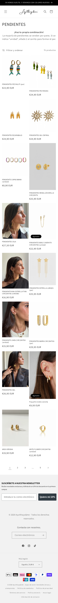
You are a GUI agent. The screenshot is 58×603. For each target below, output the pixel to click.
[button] (6, 11)
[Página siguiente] (48, 468)
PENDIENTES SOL (8, 390)
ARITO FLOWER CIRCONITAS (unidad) (40, 450)
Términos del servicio (17, 593)
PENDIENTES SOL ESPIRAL (39, 135)
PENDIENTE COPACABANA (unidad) (12, 180)
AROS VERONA (7, 449)
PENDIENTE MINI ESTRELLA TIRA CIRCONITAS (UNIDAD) (14, 292)
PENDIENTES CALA (9, 242)
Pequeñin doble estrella (38, 402)
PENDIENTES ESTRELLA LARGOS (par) (41, 289)
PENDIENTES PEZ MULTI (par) (13, 84)
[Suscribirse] (43, 535)
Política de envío (34, 593)
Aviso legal (47, 593)
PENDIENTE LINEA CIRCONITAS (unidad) (14, 341)
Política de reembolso (25, 588)
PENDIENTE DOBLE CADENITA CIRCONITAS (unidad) (40, 244)
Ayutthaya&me (18, 585)
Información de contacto (30, 597)
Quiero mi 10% (47, 497)
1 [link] (10, 467)
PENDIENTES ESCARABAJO (12, 135)
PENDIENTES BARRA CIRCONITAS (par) (41, 342)
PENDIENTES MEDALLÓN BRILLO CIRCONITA (41, 194)
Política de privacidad (44, 588)
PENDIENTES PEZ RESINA (38, 91)
